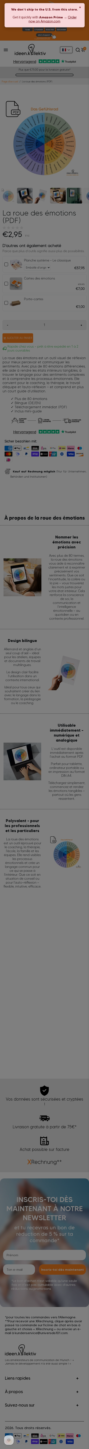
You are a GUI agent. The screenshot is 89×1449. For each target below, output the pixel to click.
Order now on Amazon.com (53, 19)
